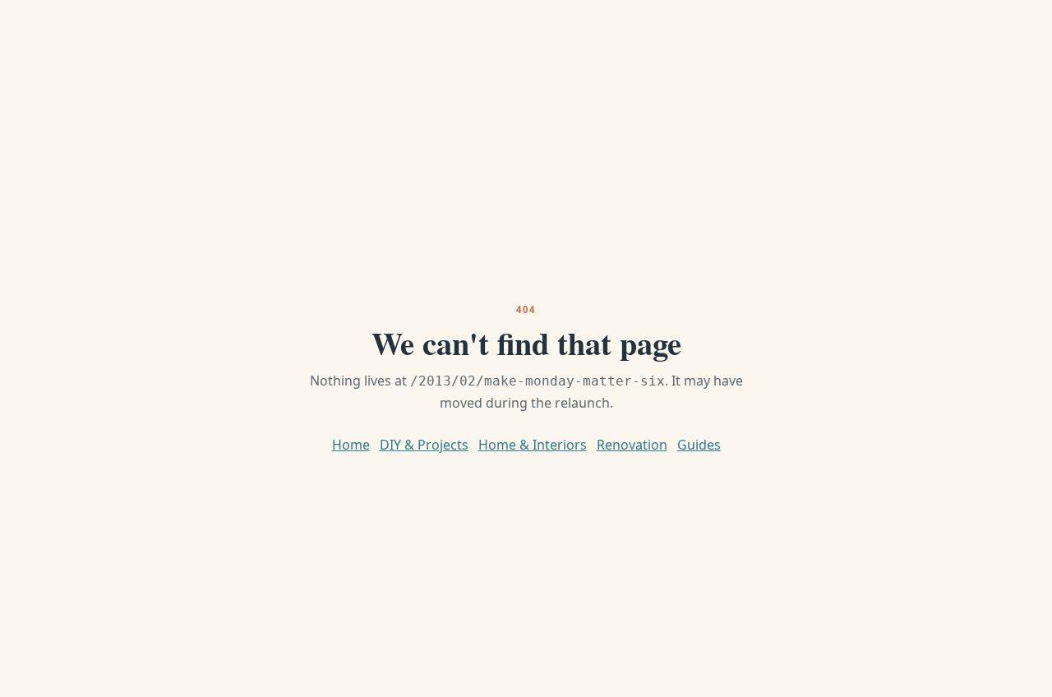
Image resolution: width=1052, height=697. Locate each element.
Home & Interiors (532, 445)
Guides (699, 445)
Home (351, 445)
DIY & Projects (424, 445)
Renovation (632, 445)
